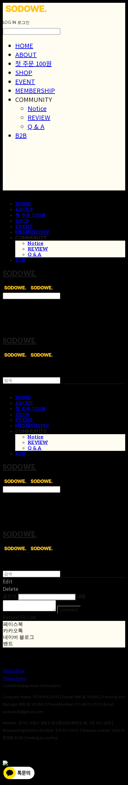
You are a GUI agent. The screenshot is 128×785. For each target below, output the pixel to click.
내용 (81, 596)
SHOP (23, 72)
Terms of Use (13, 670)
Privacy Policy (15, 678)
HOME (24, 45)
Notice (37, 108)
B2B (21, 135)
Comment (69, 610)
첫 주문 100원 (33, 63)
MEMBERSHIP (35, 90)
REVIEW (39, 117)
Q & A (36, 126)
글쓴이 (10, 596)
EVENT (25, 81)
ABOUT (26, 54)
